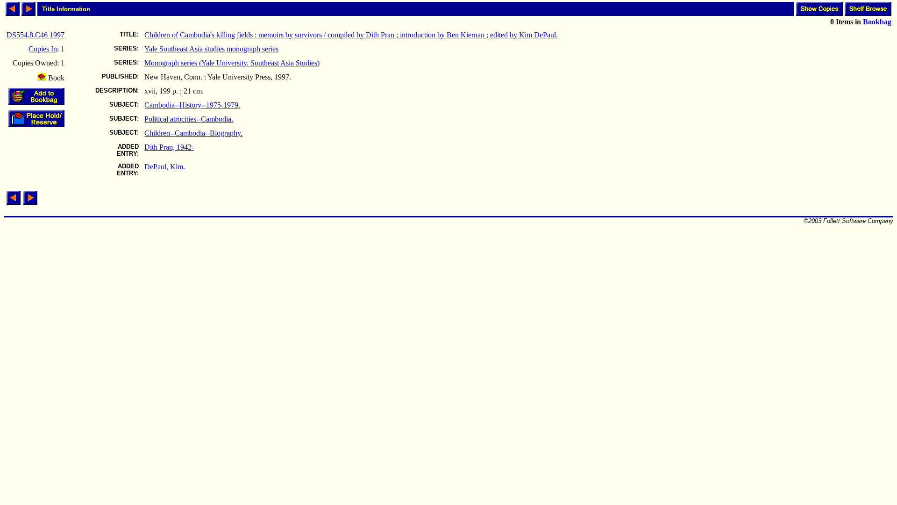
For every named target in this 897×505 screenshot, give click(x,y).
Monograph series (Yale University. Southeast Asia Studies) (232, 63)
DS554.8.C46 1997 (35, 35)
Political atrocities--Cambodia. (188, 119)
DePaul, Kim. (164, 167)
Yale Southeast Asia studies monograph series (211, 49)
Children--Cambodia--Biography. (193, 133)
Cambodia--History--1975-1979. (192, 105)
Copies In (42, 49)
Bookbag (877, 22)
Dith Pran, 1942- (169, 147)
